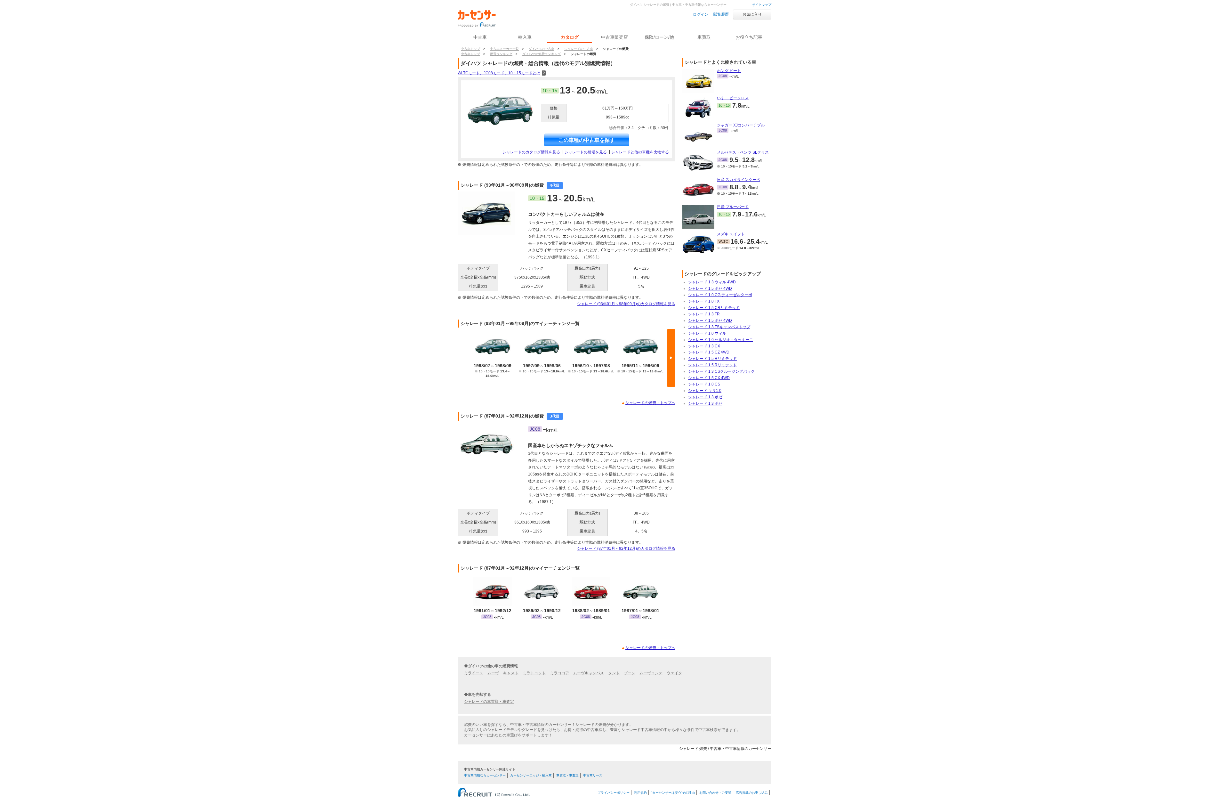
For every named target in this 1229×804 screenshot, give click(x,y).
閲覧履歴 (721, 14)
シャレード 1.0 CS (704, 384)
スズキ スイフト (731, 234)
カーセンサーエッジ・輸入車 (531, 775)
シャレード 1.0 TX (703, 301)
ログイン (700, 14)
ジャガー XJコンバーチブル (741, 125)
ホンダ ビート (729, 71)
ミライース (473, 673)
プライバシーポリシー (614, 792)
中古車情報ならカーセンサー (485, 775)
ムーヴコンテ (651, 673)
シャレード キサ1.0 (704, 390)
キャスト (510, 673)
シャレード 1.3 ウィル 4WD (712, 282)
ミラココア (559, 673)
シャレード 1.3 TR (704, 314)
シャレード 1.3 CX (704, 346)
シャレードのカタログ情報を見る (531, 152)
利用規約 (640, 792)
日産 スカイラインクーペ (738, 179)
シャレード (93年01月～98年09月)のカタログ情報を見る (626, 304)
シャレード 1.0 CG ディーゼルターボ (720, 295)
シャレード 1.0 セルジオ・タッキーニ (720, 339)
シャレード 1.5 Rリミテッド (712, 358)
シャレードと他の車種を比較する (640, 152)
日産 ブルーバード (733, 207)
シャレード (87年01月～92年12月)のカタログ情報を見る (626, 548)
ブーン (629, 673)
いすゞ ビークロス (733, 98)
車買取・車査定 (567, 775)
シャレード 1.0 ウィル (707, 333)
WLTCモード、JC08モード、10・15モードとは (502, 73)
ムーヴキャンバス (588, 673)
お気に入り (752, 14)
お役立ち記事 (748, 37)
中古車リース (592, 775)
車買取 (704, 37)
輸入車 (525, 37)
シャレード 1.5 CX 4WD (709, 378)
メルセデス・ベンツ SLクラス (743, 152)
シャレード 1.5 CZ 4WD (708, 352)
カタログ (570, 37)
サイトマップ (761, 4)
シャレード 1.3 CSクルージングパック (721, 371)
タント (614, 673)
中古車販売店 (614, 37)
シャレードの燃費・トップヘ (650, 403)
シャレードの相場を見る (586, 152)
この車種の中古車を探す (586, 140)
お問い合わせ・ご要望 (715, 792)
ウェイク (674, 673)
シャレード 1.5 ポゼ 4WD (710, 288)
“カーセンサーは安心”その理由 (673, 792)
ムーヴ (493, 673)
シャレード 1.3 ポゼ (705, 397)
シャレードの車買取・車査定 (489, 701)
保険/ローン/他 (659, 37)
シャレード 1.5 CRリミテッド (714, 307)
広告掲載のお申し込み (752, 792)
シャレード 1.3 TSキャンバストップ (719, 327)
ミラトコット (534, 673)
